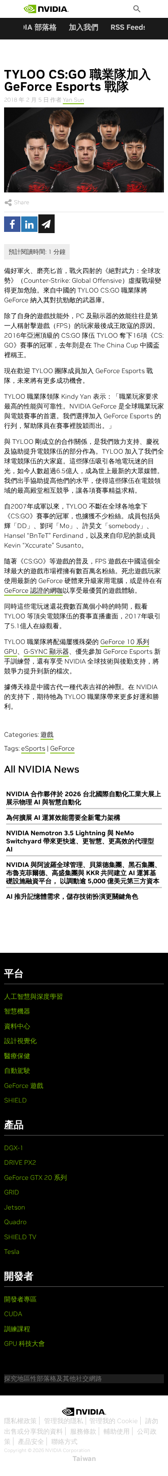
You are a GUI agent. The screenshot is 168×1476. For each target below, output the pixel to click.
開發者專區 (20, 1299)
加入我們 (83, 27)
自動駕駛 (17, 1070)
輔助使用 (117, 1431)
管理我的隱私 (63, 1421)
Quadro (15, 1222)
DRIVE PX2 (20, 1162)
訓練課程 (17, 1329)
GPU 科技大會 (24, 1343)
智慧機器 (17, 1011)
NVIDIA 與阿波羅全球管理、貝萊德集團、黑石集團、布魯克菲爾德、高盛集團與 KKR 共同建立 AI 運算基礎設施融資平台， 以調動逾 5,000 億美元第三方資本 (83, 872)
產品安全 (31, 1441)
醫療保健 (17, 1056)
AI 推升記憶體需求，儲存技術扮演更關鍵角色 (72, 896)
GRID (11, 1192)
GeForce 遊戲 (23, 1085)
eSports (33, 748)
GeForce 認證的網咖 (33, 590)
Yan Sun (73, 99)
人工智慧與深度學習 (33, 996)
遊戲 (46, 734)
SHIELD (15, 1100)
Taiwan (84, 1458)
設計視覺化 (20, 1041)
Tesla (12, 1251)
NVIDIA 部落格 (32, 27)
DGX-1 (14, 1148)
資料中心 (17, 1026)
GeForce (62, 748)
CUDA (13, 1314)
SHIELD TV (20, 1237)
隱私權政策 (20, 1421)
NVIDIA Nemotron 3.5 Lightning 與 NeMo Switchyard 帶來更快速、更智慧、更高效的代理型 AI (80, 841)
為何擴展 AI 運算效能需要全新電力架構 (63, 817)
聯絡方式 (64, 1441)
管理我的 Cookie (113, 1421)
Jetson (14, 1207)
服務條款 (83, 1431)
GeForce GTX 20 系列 (35, 1177)
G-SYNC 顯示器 (46, 651)
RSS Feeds (129, 27)
